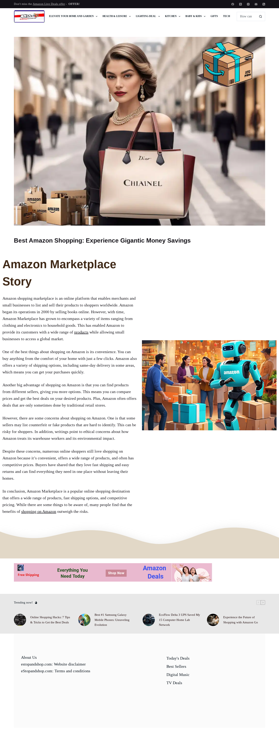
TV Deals (174, 682)
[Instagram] (248, 4)
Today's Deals (178, 658)
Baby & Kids (193, 16)
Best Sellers (176, 666)
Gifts (214, 16)
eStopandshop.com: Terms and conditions (55, 671)
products (81, 332)
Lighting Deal (146, 16)
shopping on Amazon (38, 511)
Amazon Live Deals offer (49, 4)
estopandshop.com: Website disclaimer (53, 664)
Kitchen (171, 16)
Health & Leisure (115, 16)
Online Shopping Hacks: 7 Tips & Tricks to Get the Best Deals (50, 620)
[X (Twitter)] (240, 4)
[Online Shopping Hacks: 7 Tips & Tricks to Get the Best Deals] (20, 620)
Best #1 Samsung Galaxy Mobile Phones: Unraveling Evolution (112, 620)
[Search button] (260, 16)
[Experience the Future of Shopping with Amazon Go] (213, 620)
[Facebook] (232, 4)
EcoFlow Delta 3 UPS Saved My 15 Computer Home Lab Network (179, 620)
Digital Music (178, 674)
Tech (226, 16)
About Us (29, 657)
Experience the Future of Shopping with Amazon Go (240, 620)
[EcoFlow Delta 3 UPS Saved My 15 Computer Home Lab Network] (149, 620)
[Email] (256, 4)
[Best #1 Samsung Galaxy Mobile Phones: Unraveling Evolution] (84, 620)
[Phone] (263, 4)
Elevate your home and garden (71, 16)
